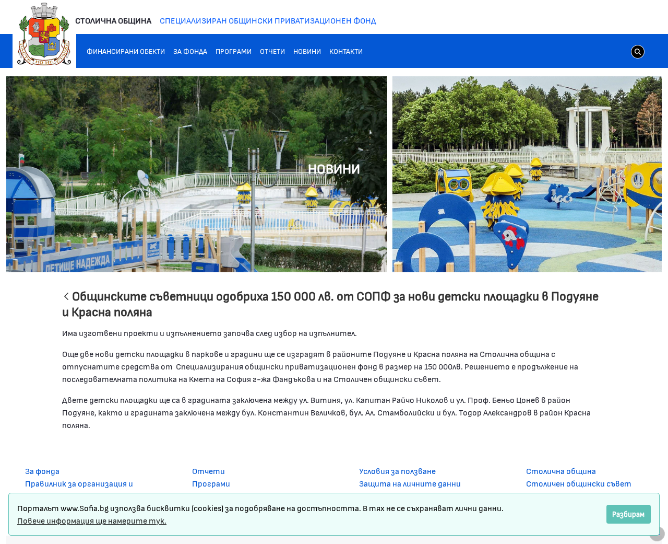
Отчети (208, 471)
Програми (211, 483)
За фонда (42, 471)
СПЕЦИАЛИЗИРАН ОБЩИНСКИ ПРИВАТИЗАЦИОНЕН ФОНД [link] (268, 20)
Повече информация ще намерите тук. (91, 520)
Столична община (561, 471)
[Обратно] (66, 297)
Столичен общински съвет (578, 483)
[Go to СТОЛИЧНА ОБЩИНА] (44, 34)
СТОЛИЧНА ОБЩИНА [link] (113, 20)
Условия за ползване (397, 471)
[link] (637, 51)
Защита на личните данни (410, 483)
